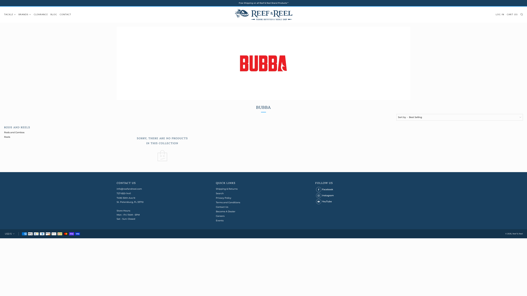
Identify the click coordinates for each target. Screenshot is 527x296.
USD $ (8, 234)
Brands (23, 14)
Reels (7, 137)
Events (220, 220)
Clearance (41, 14)
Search (220, 193)
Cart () (512, 14)
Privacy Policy (223, 198)
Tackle (8, 14)
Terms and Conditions (228, 202)
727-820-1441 (124, 193)
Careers (220, 216)
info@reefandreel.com (129, 189)
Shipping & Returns (227, 189)
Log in (500, 14)
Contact (65, 14)
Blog (54, 14)
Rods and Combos (14, 132)
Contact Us (222, 207)
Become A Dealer (225, 211)
